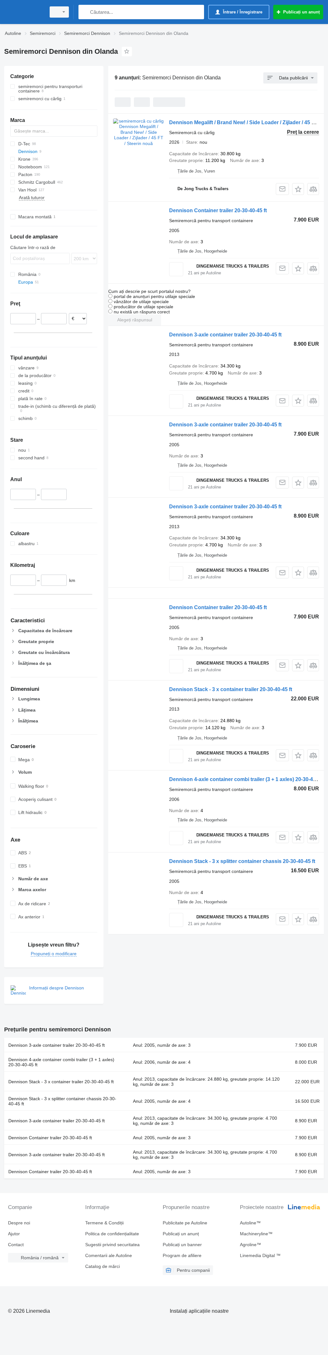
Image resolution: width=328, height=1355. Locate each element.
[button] (298, 189)
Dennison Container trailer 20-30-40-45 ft (218, 210)
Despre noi (19, 1222)
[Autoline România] (24, 12)
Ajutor (14, 1233)
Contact (16, 1244)
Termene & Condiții (104, 1222)
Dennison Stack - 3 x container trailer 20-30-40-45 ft (230, 689)
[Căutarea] (85, 12)
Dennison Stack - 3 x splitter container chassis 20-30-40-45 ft (242, 861)
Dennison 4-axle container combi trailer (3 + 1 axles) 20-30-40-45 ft (248, 779)
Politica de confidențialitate (112, 1233)
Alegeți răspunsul (134, 319)
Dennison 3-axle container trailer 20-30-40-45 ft (225, 334)
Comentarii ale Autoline (108, 1255)
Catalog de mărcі (102, 1266)
